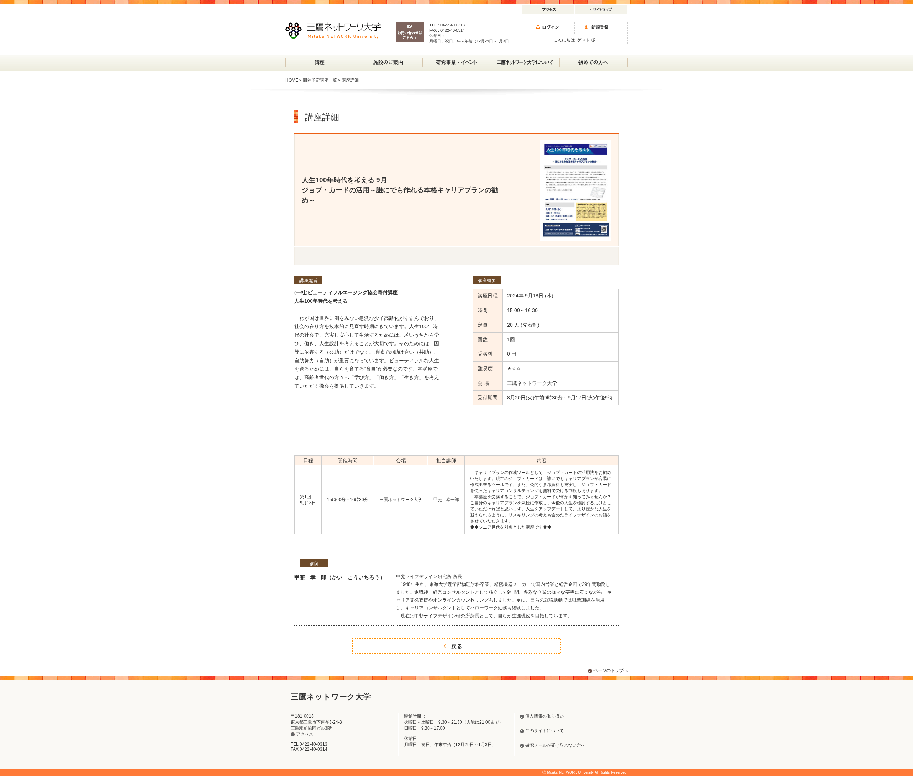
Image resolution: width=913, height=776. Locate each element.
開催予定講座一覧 (320, 80)
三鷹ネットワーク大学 (333, 30)
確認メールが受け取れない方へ (555, 745)
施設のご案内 (388, 62)
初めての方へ (593, 62)
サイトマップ (601, 9)
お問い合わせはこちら (410, 32)
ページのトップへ (610, 670)
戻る (456, 646)
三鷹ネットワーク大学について (525, 62)
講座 (319, 62)
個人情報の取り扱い (544, 716)
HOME (291, 80)
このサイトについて (544, 730)
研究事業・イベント (456, 62)
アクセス (548, 9)
